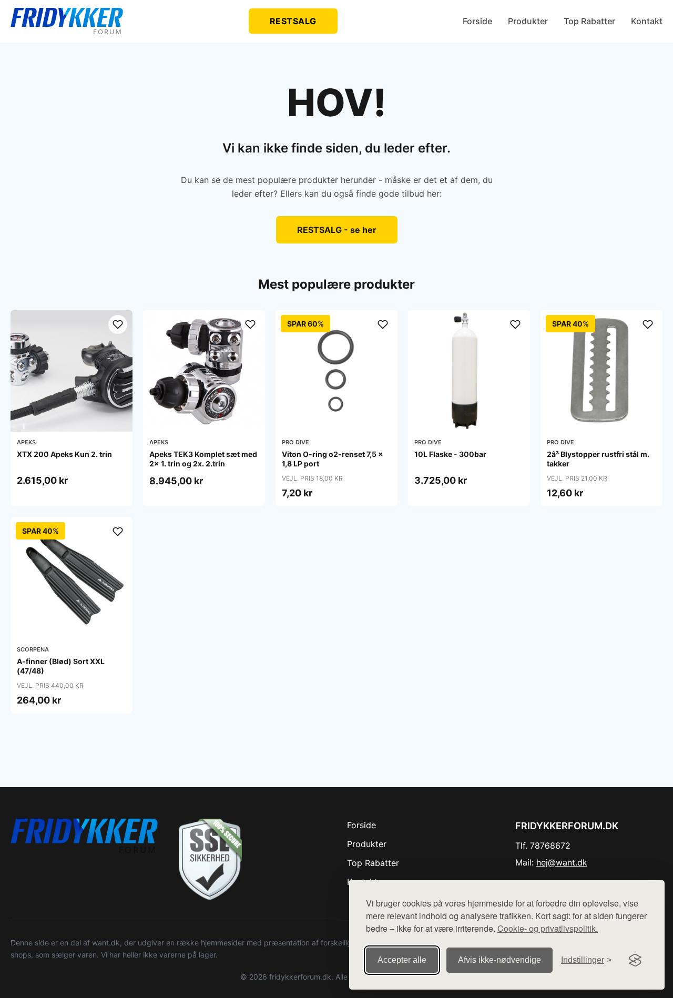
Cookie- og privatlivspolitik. (547, 928)
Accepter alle (402, 959)
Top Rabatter (589, 21)
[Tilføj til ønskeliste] (117, 324)
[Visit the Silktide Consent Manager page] (635, 960)
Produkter (528, 21)
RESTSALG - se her (336, 230)
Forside (477, 21)
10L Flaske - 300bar (450, 454)
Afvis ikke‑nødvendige (499, 959)
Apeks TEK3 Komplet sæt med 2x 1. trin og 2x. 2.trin (203, 459)
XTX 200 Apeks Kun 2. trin (64, 454)
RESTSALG (293, 21)
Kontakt (646, 21)
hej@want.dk (561, 862)
